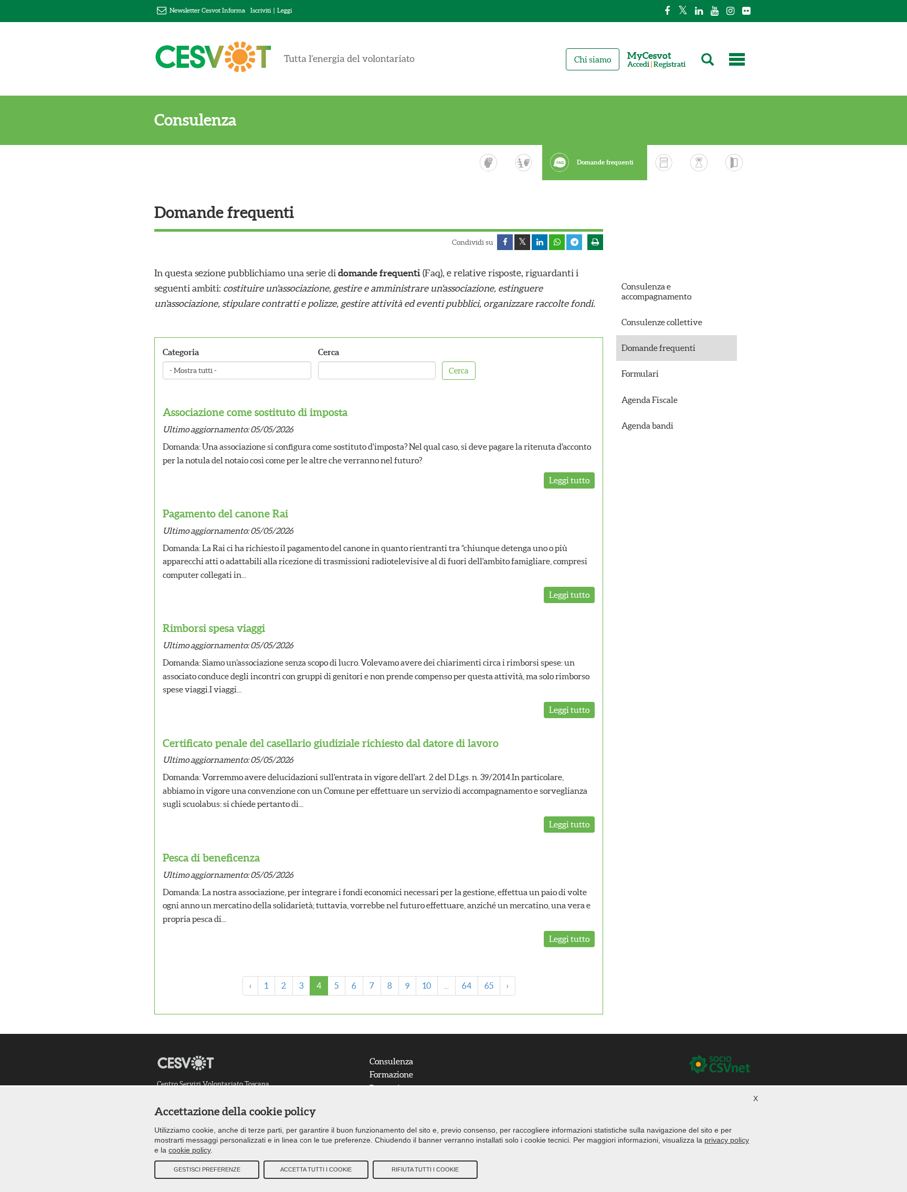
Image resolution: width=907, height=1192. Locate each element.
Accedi (638, 64)
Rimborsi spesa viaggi (214, 628)
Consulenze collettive (661, 322)
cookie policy (189, 1150)
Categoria (181, 352)
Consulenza (195, 120)
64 (466, 985)
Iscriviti (260, 10)
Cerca (328, 352)
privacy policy (726, 1140)
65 (488, 985)
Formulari (640, 373)
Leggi (284, 10)
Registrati (669, 64)
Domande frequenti (605, 162)
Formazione (391, 1074)
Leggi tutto (569, 480)
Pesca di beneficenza (211, 858)
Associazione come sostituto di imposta (255, 412)
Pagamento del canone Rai (225, 513)
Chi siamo (592, 59)
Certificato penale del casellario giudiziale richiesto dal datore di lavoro (331, 743)
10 (427, 985)
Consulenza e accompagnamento (656, 291)
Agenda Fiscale (649, 400)
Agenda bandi (647, 425)
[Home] (285, 61)
